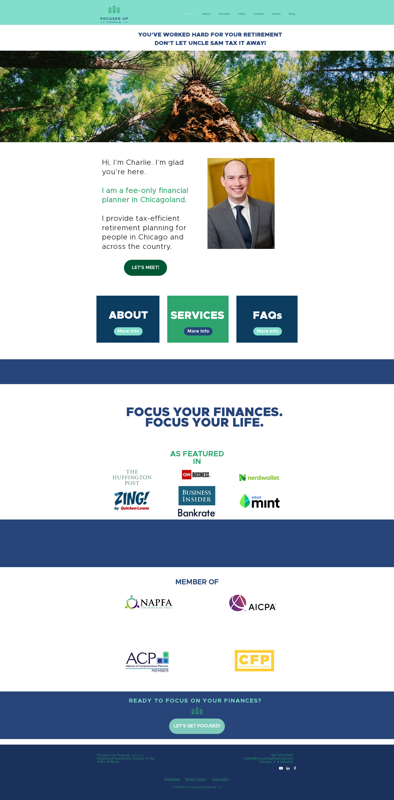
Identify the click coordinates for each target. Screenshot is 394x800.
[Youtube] (281, 768)
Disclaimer (172, 779)
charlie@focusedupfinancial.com (268, 758)
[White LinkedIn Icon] (288, 768)
